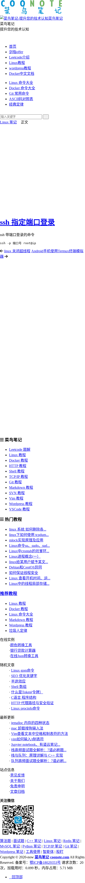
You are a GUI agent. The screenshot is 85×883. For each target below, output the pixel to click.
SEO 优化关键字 (24, 676)
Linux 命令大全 (21, 83)
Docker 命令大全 (22, 88)
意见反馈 (17, 775)
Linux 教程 (17, 455)
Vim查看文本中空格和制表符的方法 (39, 734)
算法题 (5, 841)
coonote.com (59, 857)
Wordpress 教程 (20, 504)
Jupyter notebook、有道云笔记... (35, 744)
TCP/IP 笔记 (52, 846)
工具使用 (33, 852)
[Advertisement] (42, 169)
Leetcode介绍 (19, 57)
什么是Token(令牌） (27, 692)
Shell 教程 (16, 471)
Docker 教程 (18, 460)
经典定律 (16, 104)
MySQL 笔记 (10, 846)
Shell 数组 (19, 687)
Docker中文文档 (21, 74)
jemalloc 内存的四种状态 (30, 723)
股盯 (59, 852)
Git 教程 (15, 482)
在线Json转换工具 (24, 656)
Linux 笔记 (8, 122)
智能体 (48, 852)
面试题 (18, 841)
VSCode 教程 (19, 509)
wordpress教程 (20, 68)
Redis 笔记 (71, 841)
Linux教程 (17, 63)
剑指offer (16, 52)
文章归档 (17, 791)
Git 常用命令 (19, 93)
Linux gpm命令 (22, 670)
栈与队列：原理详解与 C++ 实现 (37, 755)
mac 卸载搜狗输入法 (27, 728)
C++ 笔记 (34, 841)
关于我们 (17, 781)
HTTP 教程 (17, 466)
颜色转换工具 (21, 645)
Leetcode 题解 (19, 449)
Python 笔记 (31, 846)
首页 (12, 46)
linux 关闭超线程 (17, 251)
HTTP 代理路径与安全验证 (32, 703)
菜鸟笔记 (42, 857)
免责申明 (17, 786)
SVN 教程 (17, 493)
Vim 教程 (16, 498)
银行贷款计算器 (23, 650)
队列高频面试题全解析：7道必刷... (38, 761)
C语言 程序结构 (23, 697)
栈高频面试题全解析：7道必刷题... (38, 750)
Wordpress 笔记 (11, 852)
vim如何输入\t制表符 (27, 739)
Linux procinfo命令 (25, 708)
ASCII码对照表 (21, 99)
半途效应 (18, 681)
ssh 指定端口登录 (27, 222)
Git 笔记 (71, 846)
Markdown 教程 (21, 487)
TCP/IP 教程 (18, 477)
